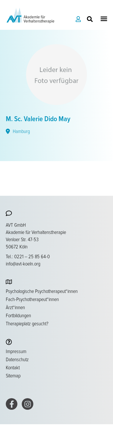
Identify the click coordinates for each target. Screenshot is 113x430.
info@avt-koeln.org (23, 263)
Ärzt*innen (15, 307)
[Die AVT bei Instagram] (27, 404)
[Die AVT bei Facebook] (11, 404)
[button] (104, 18)
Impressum (16, 351)
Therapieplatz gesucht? (27, 323)
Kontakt (13, 367)
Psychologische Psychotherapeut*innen (42, 290)
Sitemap (13, 375)
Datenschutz (17, 359)
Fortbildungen (18, 315)
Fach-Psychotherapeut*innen (32, 299)
